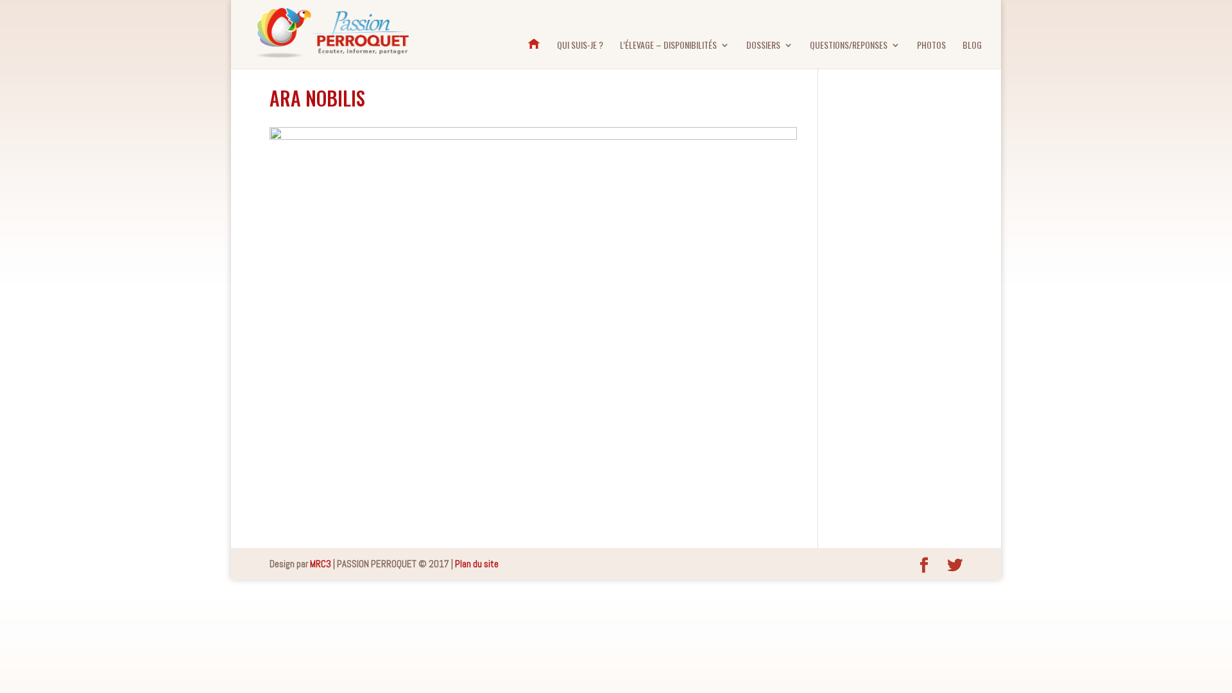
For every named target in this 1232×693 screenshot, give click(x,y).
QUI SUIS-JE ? (580, 45)
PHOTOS (931, 45)
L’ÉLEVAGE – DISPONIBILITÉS (668, 45)
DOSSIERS (763, 45)
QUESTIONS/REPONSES (848, 45)
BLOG (972, 45)
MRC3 (320, 564)
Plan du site (477, 564)
